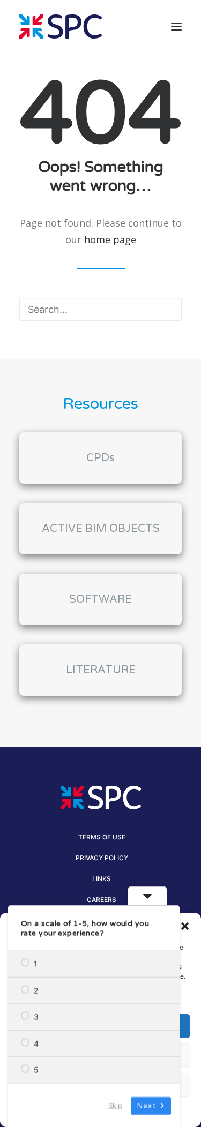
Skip (115, 1104)
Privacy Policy (102, 858)
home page (110, 239)
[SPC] (60, 26)
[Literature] (100, 660)
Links (101, 879)
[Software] (100, 589)
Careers (101, 900)
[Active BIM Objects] (100, 519)
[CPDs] (100, 458)
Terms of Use (101, 837)
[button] (185, 926)
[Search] (100, 309)
